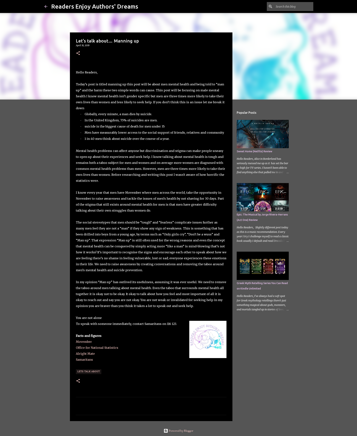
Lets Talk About (88, 371)
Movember (84, 342)
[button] (78, 53)
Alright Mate (85, 353)
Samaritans (85, 359)
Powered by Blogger (180, 430)
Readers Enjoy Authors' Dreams (94, 6)
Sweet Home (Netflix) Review (254, 151)
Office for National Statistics (97, 348)
